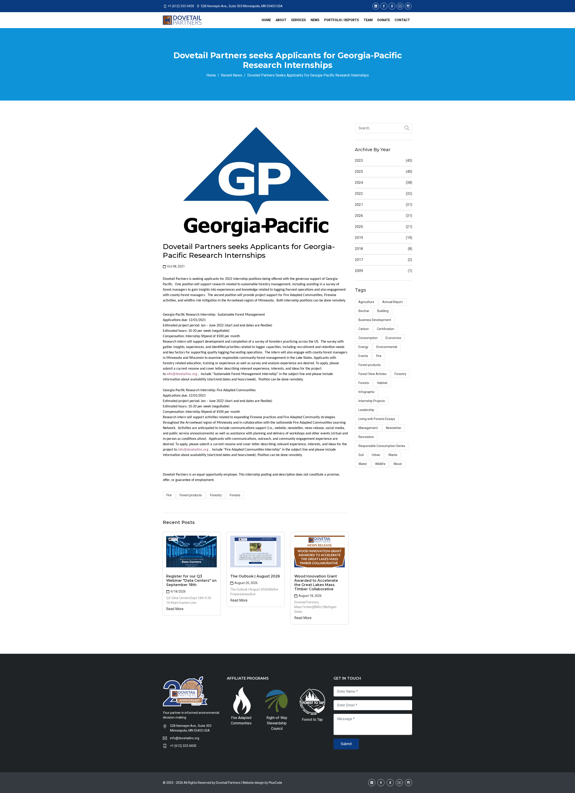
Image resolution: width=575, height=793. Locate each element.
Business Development (374, 320)
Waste (392, 455)
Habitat (382, 383)
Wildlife (380, 464)
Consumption (368, 338)
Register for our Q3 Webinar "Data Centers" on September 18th (191, 580)
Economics (393, 338)
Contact (402, 20)
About (281, 20)
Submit (346, 744)
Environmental (386, 347)
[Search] (407, 128)
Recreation (366, 437)
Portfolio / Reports (341, 20)
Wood (398, 464)
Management (368, 428)
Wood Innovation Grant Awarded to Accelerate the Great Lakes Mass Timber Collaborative (316, 582)
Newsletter (393, 428)
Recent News (231, 75)
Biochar (363, 311)
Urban (376, 455)
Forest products (191, 495)
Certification (385, 329)
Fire (169, 495)
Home (266, 20)
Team (368, 20)
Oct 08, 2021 (175, 266)
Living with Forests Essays (376, 419)
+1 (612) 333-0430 (183, 746)
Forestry (216, 495)
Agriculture (366, 302)
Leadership (366, 410)
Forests (235, 495)
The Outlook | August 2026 (255, 576)
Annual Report (392, 302)
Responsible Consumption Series (381, 446)
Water (362, 464)
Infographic (366, 392)
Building (383, 311)
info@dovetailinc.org (182, 374)
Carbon (363, 329)
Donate (383, 20)
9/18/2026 (178, 591)
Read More (175, 609)
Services (298, 20)
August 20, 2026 (246, 583)
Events (363, 356)
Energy (363, 347)
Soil (361, 455)
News (315, 20)
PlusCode (275, 782)
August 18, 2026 (310, 596)
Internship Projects (371, 401)
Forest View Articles (372, 374)
